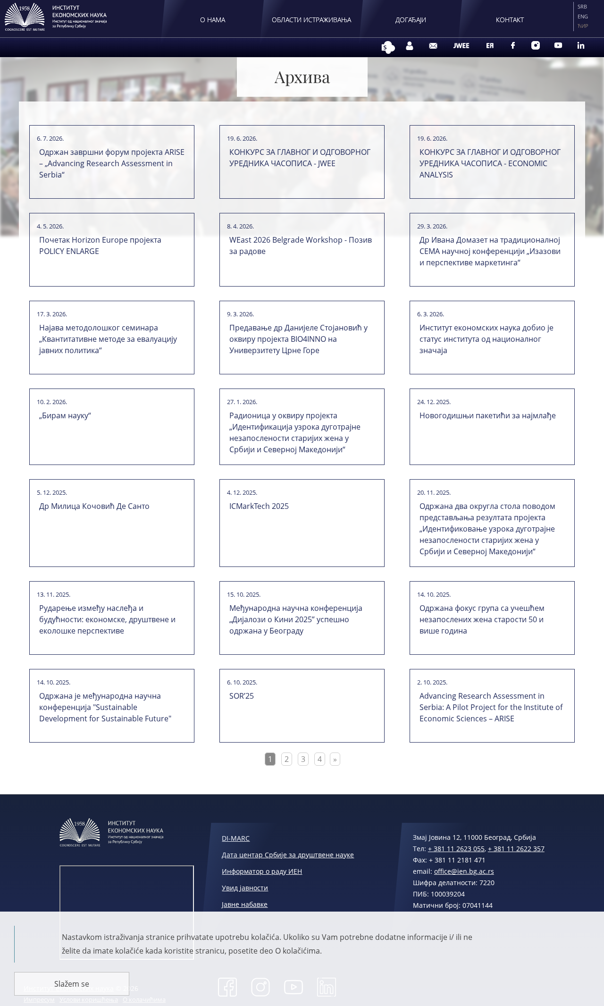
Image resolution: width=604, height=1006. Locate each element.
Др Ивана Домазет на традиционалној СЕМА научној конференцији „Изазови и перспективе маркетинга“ (490, 251)
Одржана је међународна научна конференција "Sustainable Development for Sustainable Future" (105, 707)
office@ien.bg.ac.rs (464, 871)
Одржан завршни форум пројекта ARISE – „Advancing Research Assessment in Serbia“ (112, 163)
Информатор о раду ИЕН (262, 871)
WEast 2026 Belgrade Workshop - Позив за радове (300, 245)
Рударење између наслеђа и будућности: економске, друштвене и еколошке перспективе (107, 619)
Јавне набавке (245, 904)
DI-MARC (236, 838)
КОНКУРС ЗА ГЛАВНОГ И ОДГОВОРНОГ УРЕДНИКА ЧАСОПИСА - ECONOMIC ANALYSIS (490, 163)
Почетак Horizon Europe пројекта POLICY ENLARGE (100, 245)
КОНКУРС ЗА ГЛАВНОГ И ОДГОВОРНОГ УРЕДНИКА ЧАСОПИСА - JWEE (299, 158)
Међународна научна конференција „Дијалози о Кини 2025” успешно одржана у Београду (295, 619)
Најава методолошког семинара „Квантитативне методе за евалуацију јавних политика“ (108, 338)
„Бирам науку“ (65, 415)
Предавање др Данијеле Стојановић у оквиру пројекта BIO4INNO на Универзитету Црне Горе (298, 338)
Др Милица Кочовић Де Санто (94, 506)
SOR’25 (241, 696)
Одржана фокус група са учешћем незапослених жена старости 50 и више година (482, 619)
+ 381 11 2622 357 (516, 848)
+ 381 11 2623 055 (456, 848)
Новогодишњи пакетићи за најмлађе (487, 415)
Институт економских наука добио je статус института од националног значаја (486, 338)
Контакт (510, 19)
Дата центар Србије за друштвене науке (288, 854)
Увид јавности (245, 887)
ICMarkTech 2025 (259, 506)
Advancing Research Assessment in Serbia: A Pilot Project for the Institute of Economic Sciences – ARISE (490, 707)
